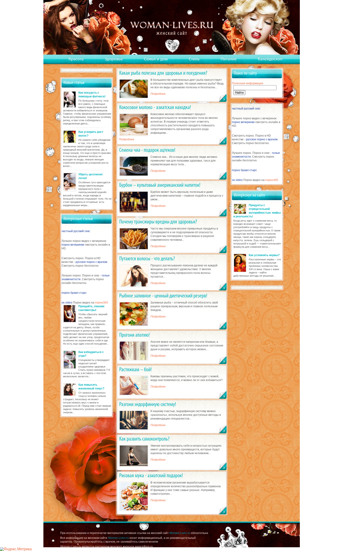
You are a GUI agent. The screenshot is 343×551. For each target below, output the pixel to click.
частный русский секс (76, 231)
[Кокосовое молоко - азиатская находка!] (155, 107)
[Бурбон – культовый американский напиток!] (159, 185)
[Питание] (228, 59)
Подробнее (158, 93)
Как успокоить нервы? (264, 255)
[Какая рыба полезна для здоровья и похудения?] (163, 73)
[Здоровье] (113, 59)
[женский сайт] (172, 28)
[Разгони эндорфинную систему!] (147, 404)
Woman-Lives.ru (179, 533)
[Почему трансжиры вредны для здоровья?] (158, 222)
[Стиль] (194, 59)
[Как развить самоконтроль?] (144, 438)
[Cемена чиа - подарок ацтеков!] (147, 150)
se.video (67, 302)
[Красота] (76, 59)
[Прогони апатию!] (134, 335)
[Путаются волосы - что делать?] (147, 258)
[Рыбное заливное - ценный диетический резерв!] (163, 296)
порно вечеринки (73, 244)
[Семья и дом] (155, 59)
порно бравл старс (74, 292)
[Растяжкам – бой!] (135, 369)
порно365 (101, 302)
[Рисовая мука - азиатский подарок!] (151, 475)
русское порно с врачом (91, 262)
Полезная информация (247, 83)
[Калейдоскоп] (270, 59)
